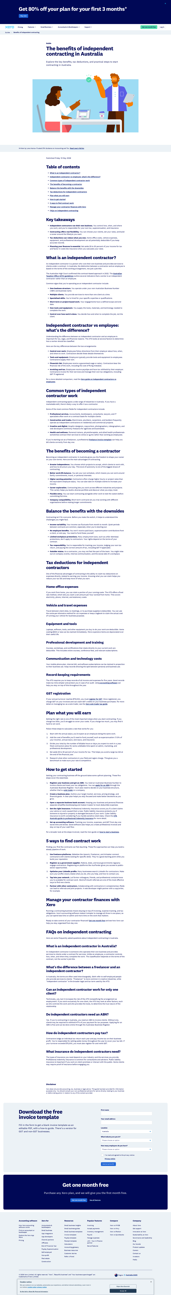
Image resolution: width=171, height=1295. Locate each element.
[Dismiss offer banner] (165, 3)
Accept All (123, 1291)
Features (31, 27)
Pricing (20, 27)
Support (87, 27)
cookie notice (32, 1287)
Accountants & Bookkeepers (68, 27)
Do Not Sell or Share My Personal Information (34, 1292)
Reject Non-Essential (123, 1286)
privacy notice (42, 1287)
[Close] (151, 1282)
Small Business (46, 27)
